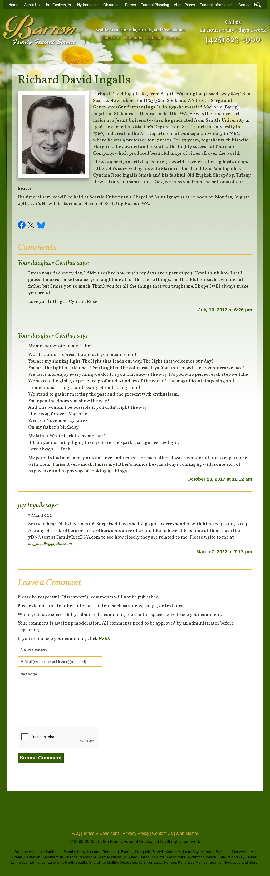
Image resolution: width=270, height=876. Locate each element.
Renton (173, 38)
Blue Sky (41, 226)
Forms (130, 5)
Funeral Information (216, 5)
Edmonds (133, 38)
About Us (32, 5)
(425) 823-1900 (233, 40)
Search (259, 5)
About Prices (184, 5)
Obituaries (111, 5)
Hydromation (88, 5)
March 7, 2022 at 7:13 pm (224, 551)
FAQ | (77, 833)
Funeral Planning (155, 5)
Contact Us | (163, 833)
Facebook (22, 226)
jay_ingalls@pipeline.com (50, 543)
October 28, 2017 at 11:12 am (219, 479)
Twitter (32, 226)
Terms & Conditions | (102, 833)
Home (13, 5)
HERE (104, 638)
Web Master (187, 833)
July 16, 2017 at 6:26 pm (225, 309)
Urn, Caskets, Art (58, 5)
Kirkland (154, 38)
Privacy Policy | (136, 833)
